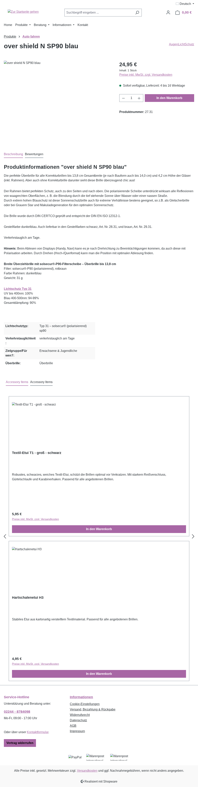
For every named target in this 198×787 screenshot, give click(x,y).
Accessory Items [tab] (17, 382)
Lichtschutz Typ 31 (18, 288)
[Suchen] (137, 12)
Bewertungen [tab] (34, 154)
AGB (73, 725)
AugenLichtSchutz (181, 44)
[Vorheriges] (5, 536)
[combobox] (98, 12)
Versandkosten (87, 770)
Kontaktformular (37, 732)
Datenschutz (78, 720)
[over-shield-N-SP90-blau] (58, 102)
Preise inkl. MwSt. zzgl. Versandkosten (145, 74)
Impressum (77, 731)
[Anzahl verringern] (123, 98)
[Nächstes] (193, 536)
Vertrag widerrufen (19, 743)
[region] (57, 102)
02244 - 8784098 (17, 712)
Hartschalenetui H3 (28, 597)
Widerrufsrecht (80, 714)
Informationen (81, 697)
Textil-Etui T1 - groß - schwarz (36, 453)
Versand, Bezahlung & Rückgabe (92, 709)
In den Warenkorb (169, 98)
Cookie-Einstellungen (85, 704)
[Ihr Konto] (168, 12)
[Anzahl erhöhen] (139, 98)
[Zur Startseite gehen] (23, 11)
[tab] (13, 154)
